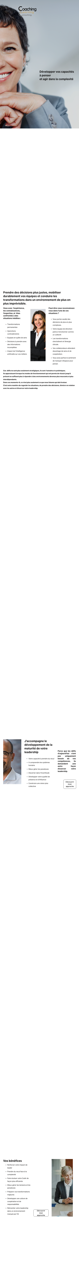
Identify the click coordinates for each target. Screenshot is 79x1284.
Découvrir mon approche (70, 784)
